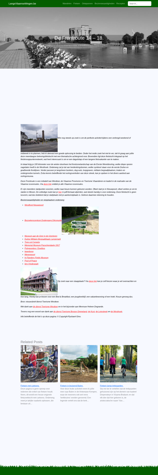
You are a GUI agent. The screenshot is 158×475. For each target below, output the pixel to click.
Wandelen (67, 3)
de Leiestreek (102, 312)
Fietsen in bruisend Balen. (71, 386)
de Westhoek (116, 312)
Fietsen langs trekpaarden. (111, 386)
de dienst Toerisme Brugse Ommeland (70, 312)
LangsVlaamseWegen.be (22, 3)
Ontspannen (87, 3)
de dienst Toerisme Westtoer (45, 307)
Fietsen (76, 3)
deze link (47, 184)
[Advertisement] (79, 92)
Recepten (120, 3)
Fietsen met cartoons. (30, 386)
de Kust (91, 312)
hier (60, 192)
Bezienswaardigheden (104, 3)
